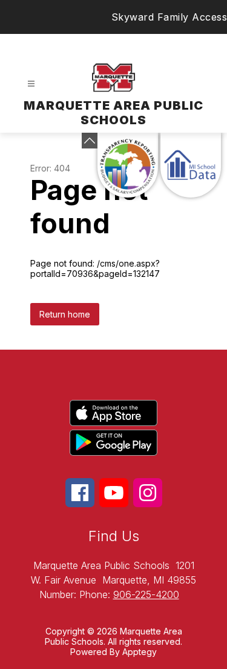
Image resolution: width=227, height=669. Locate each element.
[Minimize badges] (89, 140)
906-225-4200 (146, 594)
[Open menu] (31, 84)
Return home (64, 314)
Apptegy (139, 652)
